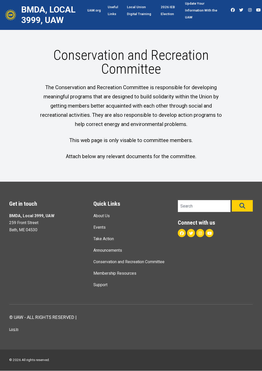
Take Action (103, 238)
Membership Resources (114, 273)
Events (99, 227)
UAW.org (94, 10)
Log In (13, 329)
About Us (101, 215)
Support (100, 284)
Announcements (107, 250)
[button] (242, 206)
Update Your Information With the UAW (201, 10)
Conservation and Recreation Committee (129, 261)
